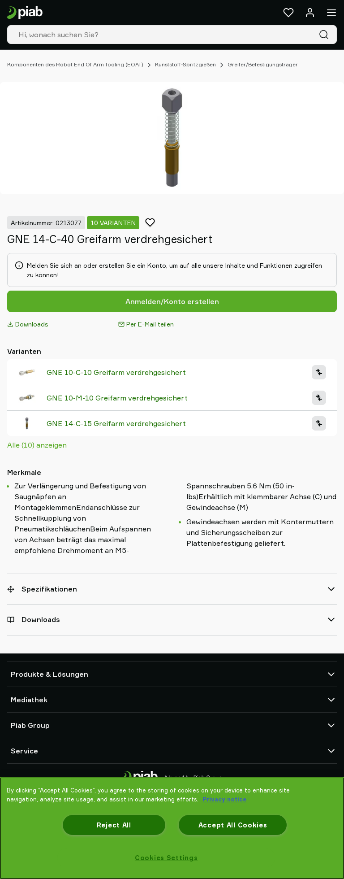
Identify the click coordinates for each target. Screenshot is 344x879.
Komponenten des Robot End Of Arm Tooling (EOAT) (75, 64)
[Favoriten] (288, 12)
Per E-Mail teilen (150, 324)
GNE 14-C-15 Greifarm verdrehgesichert (116, 423)
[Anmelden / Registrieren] (310, 12)
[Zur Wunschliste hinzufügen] (150, 222)
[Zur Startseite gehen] (25, 12)
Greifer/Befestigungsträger (263, 64)
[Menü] (331, 12)
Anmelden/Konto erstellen (172, 301)
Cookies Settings (166, 858)
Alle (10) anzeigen (37, 444)
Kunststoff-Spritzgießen (185, 64)
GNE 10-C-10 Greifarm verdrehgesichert (116, 372)
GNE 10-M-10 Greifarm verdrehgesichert (117, 397)
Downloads (31, 324)
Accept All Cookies (232, 825)
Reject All (114, 825)
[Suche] (325, 35)
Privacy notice (224, 799)
